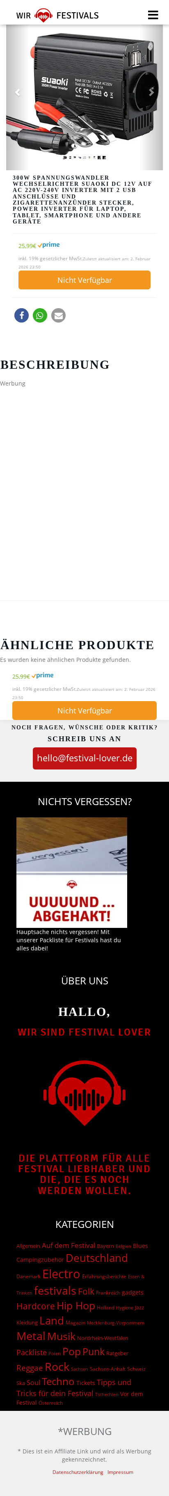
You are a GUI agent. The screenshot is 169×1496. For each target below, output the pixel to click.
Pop (71, 1351)
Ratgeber (117, 1353)
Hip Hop (76, 1305)
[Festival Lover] (52, 18)
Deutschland (97, 1257)
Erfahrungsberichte (104, 1276)
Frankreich (108, 1292)
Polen (54, 1353)
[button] (21, 315)
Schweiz (136, 1368)
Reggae (29, 1368)
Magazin (75, 1322)
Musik (61, 1336)
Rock (57, 1366)
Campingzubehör (40, 1260)
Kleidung (27, 1322)
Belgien (123, 1246)
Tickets (85, 1383)
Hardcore (35, 1306)
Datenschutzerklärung (78, 1472)
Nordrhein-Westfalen (102, 1338)
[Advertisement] (84, 476)
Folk (86, 1291)
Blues (140, 1246)
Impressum (120, 1472)
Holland (105, 1307)
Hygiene (124, 1307)
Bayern (105, 1246)
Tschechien (107, 1394)
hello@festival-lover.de (84, 757)
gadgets (133, 1292)
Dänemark (28, 1276)
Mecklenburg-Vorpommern (115, 1323)
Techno (58, 1381)
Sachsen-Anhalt (108, 1368)
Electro (61, 1274)
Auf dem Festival (68, 1245)
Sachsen (79, 1369)
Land (51, 1320)
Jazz (139, 1307)
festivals (55, 1290)
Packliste (31, 1352)
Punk (93, 1351)
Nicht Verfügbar (84, 280)
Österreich (51, 1402)
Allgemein (28, 1246)
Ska (20, 1383)
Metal (31, 1335)
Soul (33, 1382)
